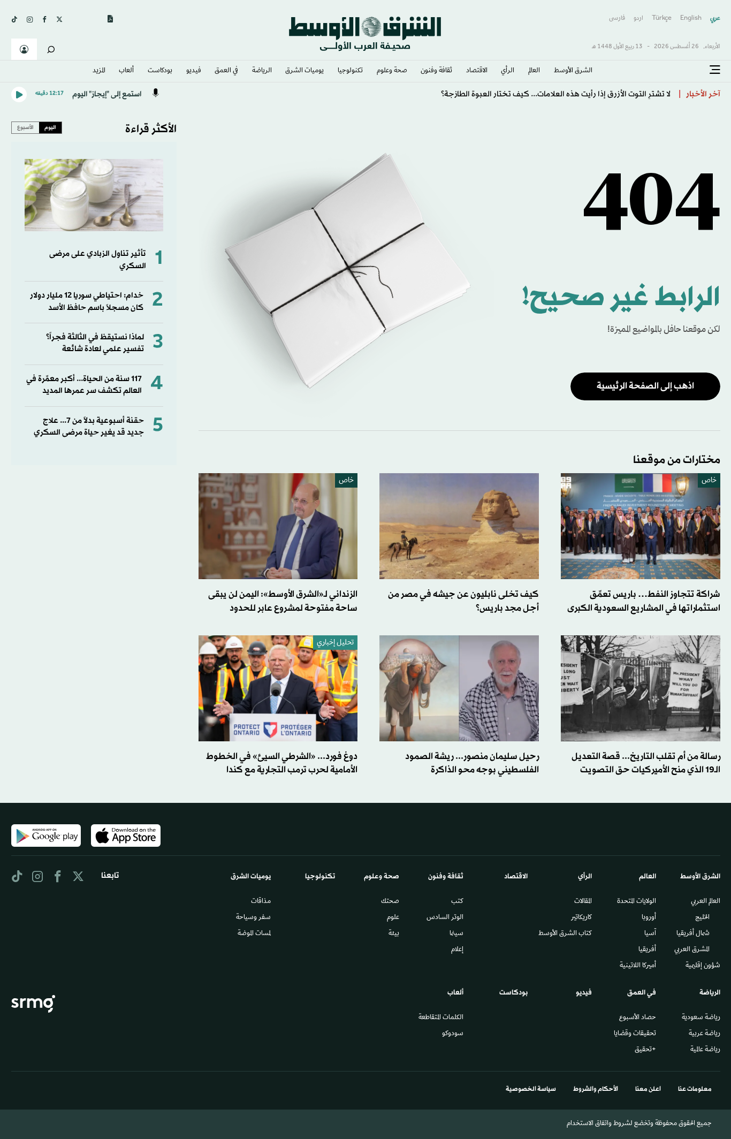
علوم (393, 918)
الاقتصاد (477, 71)
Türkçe (662, 18)
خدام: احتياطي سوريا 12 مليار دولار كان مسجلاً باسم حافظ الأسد (86, 301)
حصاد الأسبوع (637, 1018)
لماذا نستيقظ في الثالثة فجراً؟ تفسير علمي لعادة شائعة (95, 343)
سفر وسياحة (253, 918)
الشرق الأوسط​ (573, 71)
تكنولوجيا (350, 71)
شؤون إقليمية (703, 966)
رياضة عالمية (705, 1050)
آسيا (650, 934)
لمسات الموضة (254, 934)
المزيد (99, 71)
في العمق (226, 71)
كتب (457, 902)
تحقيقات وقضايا (635, 1034)
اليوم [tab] (50, 127)
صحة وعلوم (392, 71)
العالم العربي (705, 902)
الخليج (702, 918)
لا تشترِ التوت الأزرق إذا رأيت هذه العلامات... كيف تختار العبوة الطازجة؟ (556, 94)
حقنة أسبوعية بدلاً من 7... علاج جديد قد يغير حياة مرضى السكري (89, 426)
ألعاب (126, 71)
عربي (715, 18)
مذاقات (261, 902)
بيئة (394, 934)
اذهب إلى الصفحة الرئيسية (645, 386)
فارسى (617, 18)
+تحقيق (645, 1050)
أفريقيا (647, 950)
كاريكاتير (581, 918)
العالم (534, 71)
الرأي (507, 71)
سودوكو (452, 1034)
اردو (638, 18)
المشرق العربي (692, 950)
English (691, 18)
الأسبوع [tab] (25, 127)
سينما (456, 934)
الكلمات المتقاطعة (440, 1018)
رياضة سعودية (701, 1018)
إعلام (457, 950)
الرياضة (262, 71)
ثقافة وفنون (436, 71)
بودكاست (160, 71)
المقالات (583, 902)
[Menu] (715, 70)
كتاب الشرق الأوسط (565, 934)
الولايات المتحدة (636, 902)
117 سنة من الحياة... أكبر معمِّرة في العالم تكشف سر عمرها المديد (84, 385)
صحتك (390, 902)
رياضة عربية (704, 1034)
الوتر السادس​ (445, 918)
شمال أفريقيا (693, 934)
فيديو (193, 71)
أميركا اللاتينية (638, 966)
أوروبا (649, 918)
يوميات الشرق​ (304, 71)
